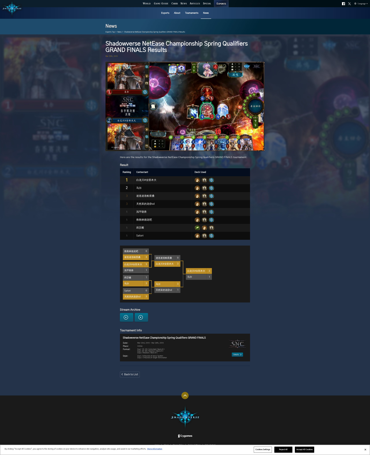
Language (359, 4)
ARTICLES (195, 3)
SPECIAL (207, 3)
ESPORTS (221, 1)
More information (154, 449)
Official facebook (343, 4)
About (177, 13)
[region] (185, 450)
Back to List (131, 374)
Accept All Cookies (304, 450)
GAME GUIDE (161, 3)
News (206, 13)
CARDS (175, 3)
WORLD (146, 3)
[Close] (365, 449)
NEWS (184, 3)
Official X (350, 4)
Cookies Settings (262, 450)
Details (236, 354)
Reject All (283, 450)
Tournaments (191, 13)
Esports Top (110, 32)
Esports (165, 13)
